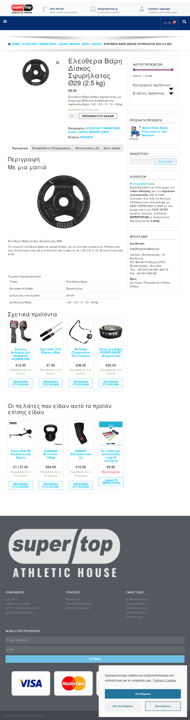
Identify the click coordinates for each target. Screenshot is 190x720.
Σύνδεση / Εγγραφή (159, 8)
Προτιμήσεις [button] (163, 706)
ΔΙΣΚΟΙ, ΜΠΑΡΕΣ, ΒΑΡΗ (74, 44)
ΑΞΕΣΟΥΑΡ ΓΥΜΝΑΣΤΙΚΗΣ (39, 44)
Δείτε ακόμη (112, 148)
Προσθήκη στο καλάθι (98, 116)
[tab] (20, 148)
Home (15, 44)
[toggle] (171, 89)
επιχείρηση (140, 183)
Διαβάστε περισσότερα (111, 481)
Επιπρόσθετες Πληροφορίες (51, 148)
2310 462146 (56, 8)
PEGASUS (86, 137)
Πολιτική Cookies (164, 680)
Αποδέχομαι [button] (142, 693)
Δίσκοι (96, 44)
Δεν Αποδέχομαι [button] (123, 706)
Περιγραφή (20, 148)
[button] (5, 21)
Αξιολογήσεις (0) (87, 148)
